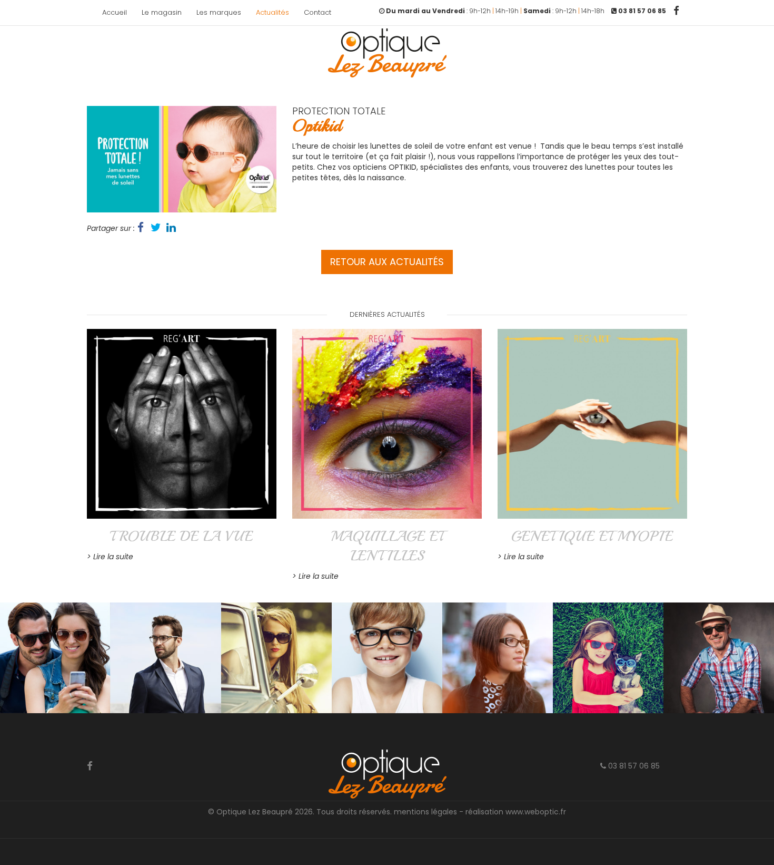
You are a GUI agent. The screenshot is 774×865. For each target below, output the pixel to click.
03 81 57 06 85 (633, 766)
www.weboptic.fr (535, 811)
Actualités (272, 12)
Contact (317, 12)
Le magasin (162, 12)
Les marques (218, 12)
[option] (181, 159)
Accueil (114, 12)
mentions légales (425, 811)
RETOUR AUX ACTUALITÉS (387, 261)
